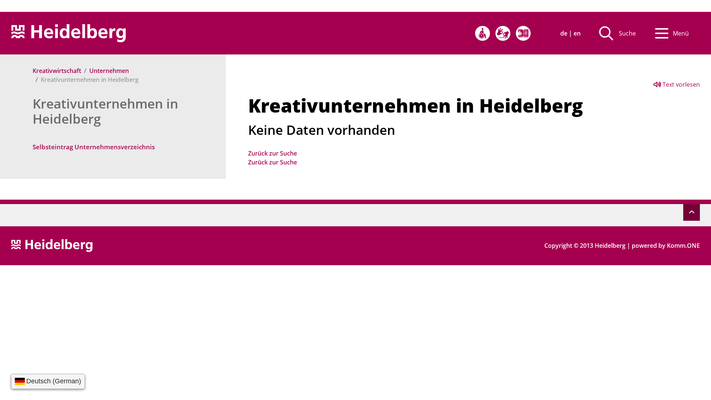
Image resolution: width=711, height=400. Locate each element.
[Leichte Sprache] (523, 33)
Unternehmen (109, 71)
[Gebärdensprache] (502, 33)
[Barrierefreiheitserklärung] (482, 33)
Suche (627, 33)
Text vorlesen (680, 84)
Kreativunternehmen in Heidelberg (105, 111)
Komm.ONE (683, 245)
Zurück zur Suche (272, 153)
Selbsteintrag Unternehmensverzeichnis (94, 147)
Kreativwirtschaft (57, 71)
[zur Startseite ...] (52, 245)
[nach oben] (691, 212)
